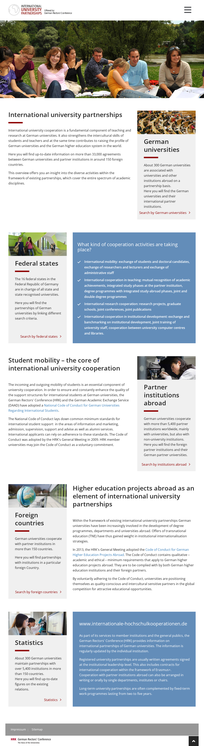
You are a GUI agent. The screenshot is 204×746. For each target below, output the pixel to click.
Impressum (18, 729)
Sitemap (37, 729)
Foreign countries (29, 519)
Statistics (29, 642)
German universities (161, 145)
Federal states (36, 263)
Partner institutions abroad (161, 395)
